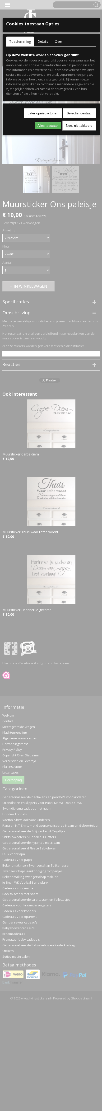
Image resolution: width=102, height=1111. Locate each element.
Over (58, 41)
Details (42, 41)
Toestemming (20, 41)
